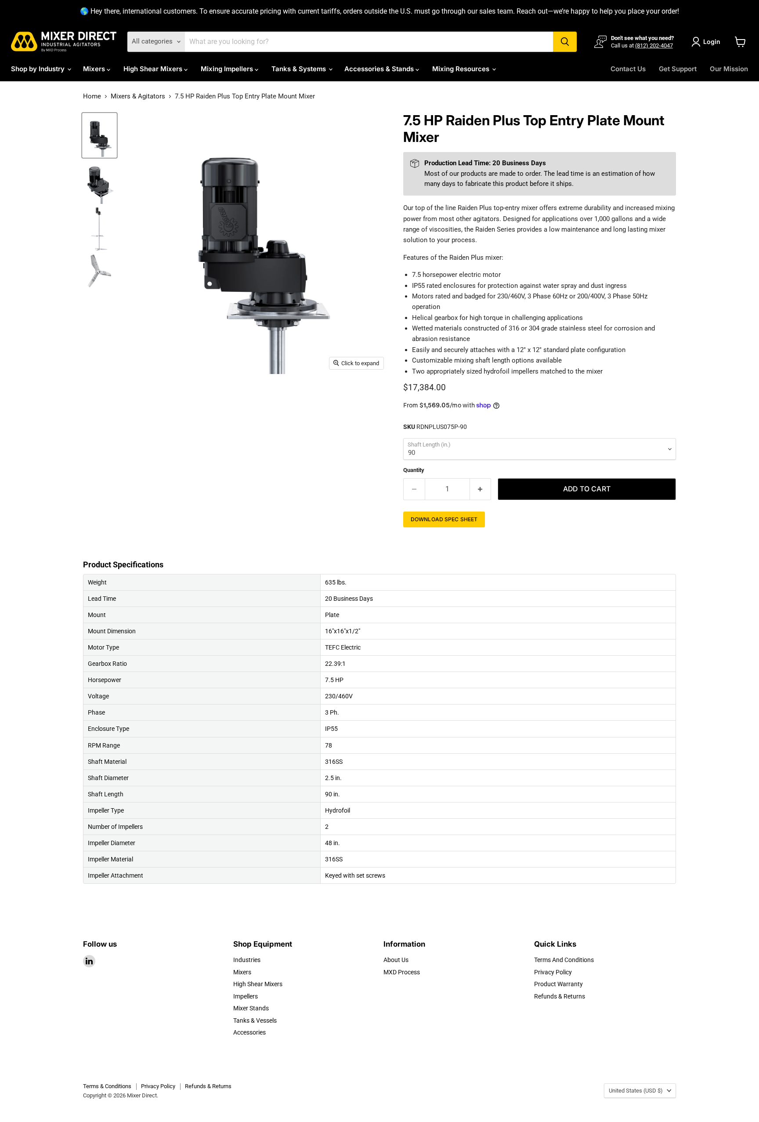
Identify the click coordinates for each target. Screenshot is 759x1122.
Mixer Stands (251, 1008)
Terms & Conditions (107, 1086)
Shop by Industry (38, 69)
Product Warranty (558, 984)
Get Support (678, 69)
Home (92, 96)
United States (636, 1090)
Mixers (95, 69)
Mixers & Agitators (138, 96)
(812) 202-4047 (654, 45)
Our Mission (729, 69)
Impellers (245, 996)
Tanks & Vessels (255, 1020)
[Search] (565, 42)
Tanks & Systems (299, 69)
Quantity (413, 470)
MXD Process (401, 972)
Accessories (249, 1032)
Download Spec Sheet (444, 519)
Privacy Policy (553, 972)
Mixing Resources (461, 69)
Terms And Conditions (564, 959)
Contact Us (628, 69)
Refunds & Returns (559, 996)
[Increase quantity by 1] (481, 489)
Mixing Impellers (228, 69)
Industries (246, 959)
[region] (379, 11)
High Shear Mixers (153, 69)
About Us (395, 959)
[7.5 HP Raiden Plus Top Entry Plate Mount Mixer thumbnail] (99, 135)
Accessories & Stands (380, 69)
